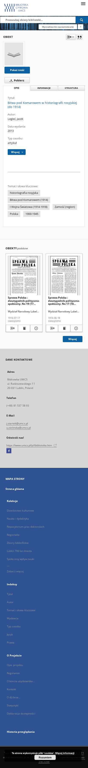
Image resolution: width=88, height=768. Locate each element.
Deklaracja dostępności (21, 713)
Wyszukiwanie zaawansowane (58, 26)
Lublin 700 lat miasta (19, 551)
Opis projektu (15, 665)
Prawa (11, 642)
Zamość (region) (65, 207)
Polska (14, 214)
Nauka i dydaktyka (18, 518)
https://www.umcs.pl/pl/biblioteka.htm (29, 445)
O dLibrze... (13, 697)
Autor (10, 602)
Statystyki (12, 705)
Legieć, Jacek (15, 119)
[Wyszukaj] (82, 19)
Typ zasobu (14, 626)
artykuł (12, 143)
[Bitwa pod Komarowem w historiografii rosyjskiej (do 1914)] (13, 54)
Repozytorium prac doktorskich (25, 527)
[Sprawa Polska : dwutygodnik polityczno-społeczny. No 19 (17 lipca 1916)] (24, 275)
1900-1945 (31, 214)
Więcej (72, 339)
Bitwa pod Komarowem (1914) (29, 200)
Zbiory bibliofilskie (18, 543)
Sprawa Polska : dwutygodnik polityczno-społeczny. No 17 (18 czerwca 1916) (64, 300)
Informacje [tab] (44, 88)
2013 (11, 131)
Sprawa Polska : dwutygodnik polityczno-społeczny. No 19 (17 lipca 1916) (24, 300)
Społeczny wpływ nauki (20, 559)
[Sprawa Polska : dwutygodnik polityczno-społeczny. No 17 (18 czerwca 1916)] (64, 275)
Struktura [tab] (71, 88)
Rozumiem (45, 757)
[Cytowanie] (79, 37)
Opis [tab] (16, 88)
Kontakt (11, 689)
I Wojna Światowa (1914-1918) (28, 207)
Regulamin (13, 673)
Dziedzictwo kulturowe (20, 510)
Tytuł (10, 594)
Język (10, 634)
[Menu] (83, 3)
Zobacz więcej (15, 571)
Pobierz (18, 80)
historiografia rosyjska (24, 193)
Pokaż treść (17, 70)
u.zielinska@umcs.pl (18, 427)
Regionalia (13, 535)
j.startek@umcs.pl (17, 423)
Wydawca (12, 618)
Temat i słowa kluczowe (21, 610)
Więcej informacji (64, 753)
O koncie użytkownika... (21, 681)
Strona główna (15, 489)
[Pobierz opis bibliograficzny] (12, 328)
